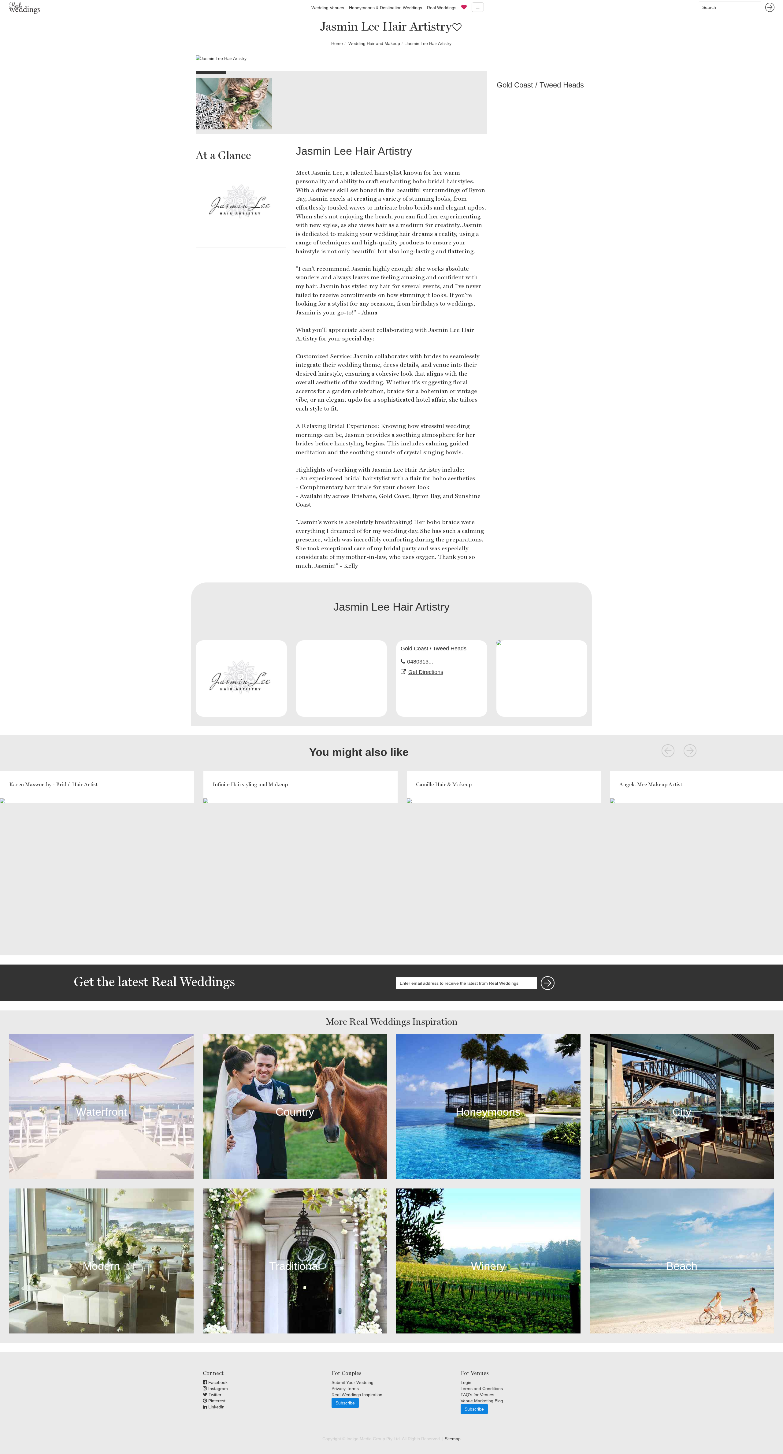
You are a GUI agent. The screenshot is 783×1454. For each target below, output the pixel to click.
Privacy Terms (345, 1388)
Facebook (217, 1382)
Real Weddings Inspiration (357, 1394)
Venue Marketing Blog (482, 1400)
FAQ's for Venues (477, 1394)
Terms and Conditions (482, 1388)
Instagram (217, 1388)
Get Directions (425, 672)
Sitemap (453, 1438)
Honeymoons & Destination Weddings (385, 7)
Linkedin (216, 1406)
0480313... (420, 662)
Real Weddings (441, 7)
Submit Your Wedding (352, 1382)
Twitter (214, 1394)
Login (466, 1382)
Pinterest (216, 1400)
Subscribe (345, 1402)
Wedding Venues (327, 7)
